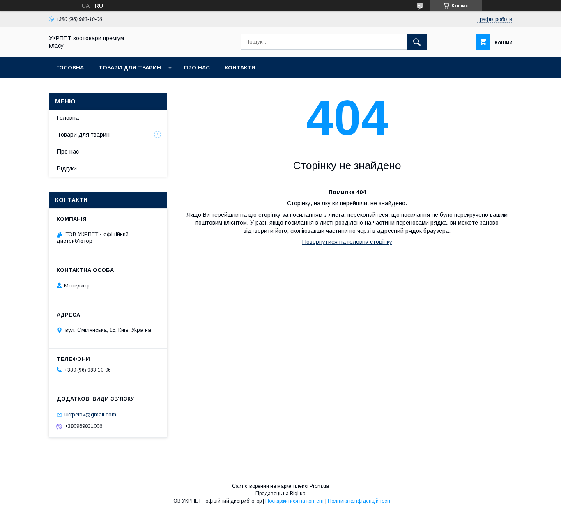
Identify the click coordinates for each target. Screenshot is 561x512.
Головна (70, 67)
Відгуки (67, 168)
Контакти (240, 67)
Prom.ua (319, 486)
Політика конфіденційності (359, 501)
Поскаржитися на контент (294, 501)
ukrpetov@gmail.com (90, 414)
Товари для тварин (130, 67)
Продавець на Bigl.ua (280, 493)
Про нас (197, 67)
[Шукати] (417, 42)
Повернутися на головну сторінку (347, 242)
